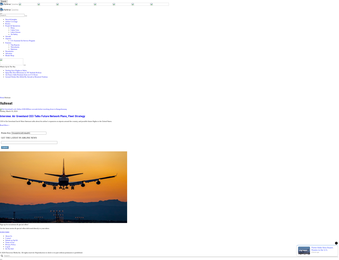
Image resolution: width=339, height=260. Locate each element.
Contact (8, 238)
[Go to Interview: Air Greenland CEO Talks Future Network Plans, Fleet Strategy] (169, 109)
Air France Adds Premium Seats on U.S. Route (21, 75)
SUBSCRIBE (4, 232)
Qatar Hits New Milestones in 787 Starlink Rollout (23, 73)
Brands (3, 1)
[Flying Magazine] (28, 5)
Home (2, 98)
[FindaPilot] (141, 5)
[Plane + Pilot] (122, 5)
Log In (7, 247)
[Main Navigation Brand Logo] (9, 11)
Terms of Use (9, 242)
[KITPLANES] (103, 5)
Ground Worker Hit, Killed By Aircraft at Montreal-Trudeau (26, 77)
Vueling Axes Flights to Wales (16, 71)
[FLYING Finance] (159, 5)
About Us (8, 236)
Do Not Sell (9, 249)
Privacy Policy (10, 245)
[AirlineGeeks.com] (9, 5)
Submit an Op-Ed (11, 240)
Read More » (4, 125)
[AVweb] (47, 5)
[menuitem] (172, 19)
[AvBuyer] (84, 5)
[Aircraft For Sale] (65, 5)
